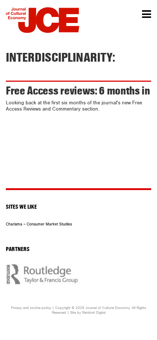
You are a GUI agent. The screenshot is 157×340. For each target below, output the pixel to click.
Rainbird (88, 312)
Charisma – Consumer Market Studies (39, 224)
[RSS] (85, 179)
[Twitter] (67, 179)
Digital (101, 312)
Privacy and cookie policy (31, 308)
